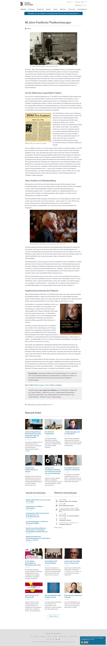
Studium (48, 9)
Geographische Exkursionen (65, 520)
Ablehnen (86, 642)
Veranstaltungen (82, 9)
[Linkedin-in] (50, 639)
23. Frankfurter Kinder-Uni (65, 524)
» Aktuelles (23, 9)
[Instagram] (48, 639)
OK (82, 642)
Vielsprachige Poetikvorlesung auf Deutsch (31, 469)
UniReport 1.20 (46, 405)
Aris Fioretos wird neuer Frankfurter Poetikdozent (72, 469)
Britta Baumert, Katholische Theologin (73, 596)
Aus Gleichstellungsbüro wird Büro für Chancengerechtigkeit (37, 522)
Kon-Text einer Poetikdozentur (49, 433)
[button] (53, 616)
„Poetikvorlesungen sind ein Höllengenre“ (72, 433)
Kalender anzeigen (58, 527)
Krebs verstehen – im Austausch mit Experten (69, 516)
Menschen (63, 9)
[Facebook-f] (53, 639)
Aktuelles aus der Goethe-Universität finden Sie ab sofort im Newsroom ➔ (53, 13)
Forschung (31, 9)
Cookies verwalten (71, 642)
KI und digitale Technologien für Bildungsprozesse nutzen (33, 563)
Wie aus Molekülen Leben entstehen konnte (53, 596)
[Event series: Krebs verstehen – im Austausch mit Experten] (65, 514)
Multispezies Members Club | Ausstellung (68, 501)
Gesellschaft (40, 9)
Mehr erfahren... (91, 639)
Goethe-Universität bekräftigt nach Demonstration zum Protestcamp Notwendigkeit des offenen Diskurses (36, 530)
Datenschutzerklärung (62, 642)
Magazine (69, 2)
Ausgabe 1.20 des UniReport (47, 385)
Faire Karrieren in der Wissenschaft (32, 596)
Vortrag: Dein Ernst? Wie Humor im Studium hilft (72, 562)
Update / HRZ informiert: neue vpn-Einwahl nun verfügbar (38, 501)
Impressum (54, 642)
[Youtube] (56, 639)
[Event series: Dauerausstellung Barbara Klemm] (64, 503)
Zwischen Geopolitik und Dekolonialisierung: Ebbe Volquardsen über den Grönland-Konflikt (33, 434)
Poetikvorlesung (31, 405)
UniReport (39, 405)
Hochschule (71, 9)
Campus (55, 9)
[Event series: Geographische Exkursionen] (65, 518)
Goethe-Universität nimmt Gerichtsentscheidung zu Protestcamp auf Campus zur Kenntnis (38, 538)
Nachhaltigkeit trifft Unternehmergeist (51, 562)
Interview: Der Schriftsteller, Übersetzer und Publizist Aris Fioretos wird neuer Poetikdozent (53, 470)
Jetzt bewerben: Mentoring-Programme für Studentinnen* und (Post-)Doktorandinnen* (37, 515)
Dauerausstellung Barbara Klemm (66, 505)
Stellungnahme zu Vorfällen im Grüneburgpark (34, 507)
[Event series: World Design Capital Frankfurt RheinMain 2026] (77, 508)
